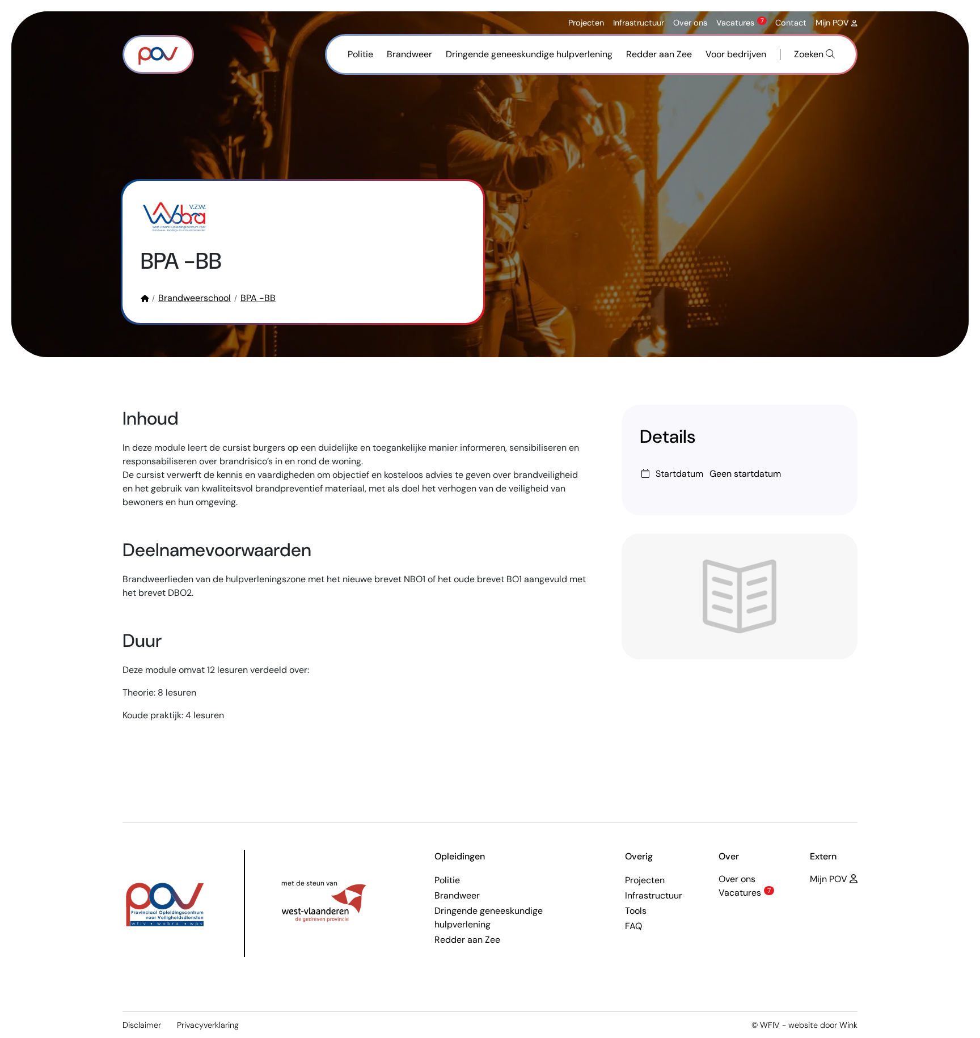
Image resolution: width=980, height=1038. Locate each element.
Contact (790, 23)
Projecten (586, 23)
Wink (848, 1025)
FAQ (633, 926)
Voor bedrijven (736, 54)
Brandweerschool (194, 298)
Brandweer (409, 54)
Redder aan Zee (659, 54)
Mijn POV (833, 23)
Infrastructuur (638, 23)
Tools (636, 911)
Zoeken (810, 54)
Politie (360, 54)
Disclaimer (141, 1025)
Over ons (690, 23)
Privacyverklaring (208, 1025)
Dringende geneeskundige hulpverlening (529, 54)
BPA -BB (258, 298)
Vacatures (739, 23)
